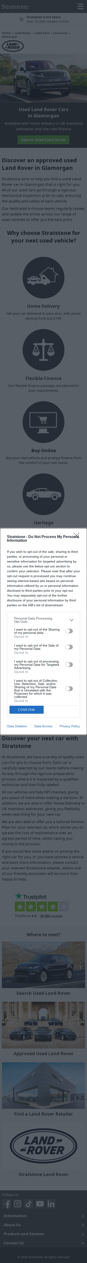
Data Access (43, 726)
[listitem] (43, 620)
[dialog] (43, 631)
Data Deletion (17, 726)
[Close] (78, 537)
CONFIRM (26, 710)
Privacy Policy (70, 726)
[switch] (69, 631)
